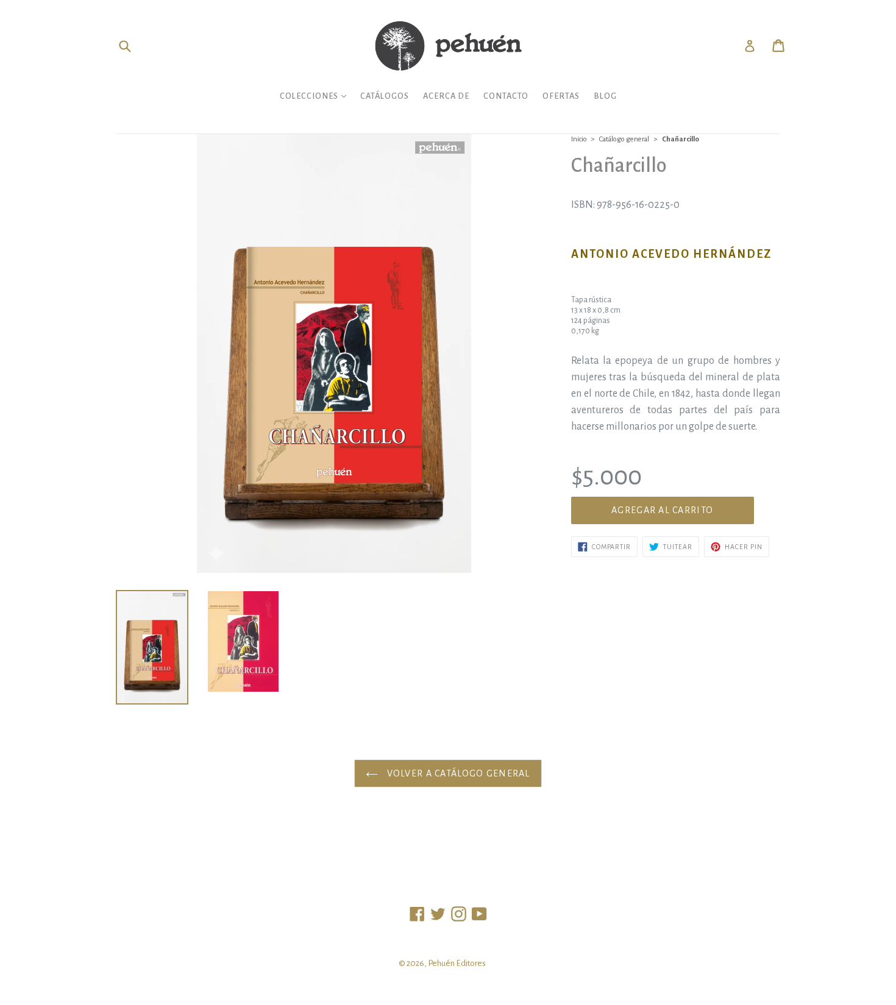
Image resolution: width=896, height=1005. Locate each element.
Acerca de (446, 96)
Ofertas (561, 96)
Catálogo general (624, 139)
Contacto (505, 96)
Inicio (579, 139)
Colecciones (316, 96)
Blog (605, 96)
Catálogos (384, 96)
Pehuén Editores (457, 963)
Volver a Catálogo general (457, 773)
